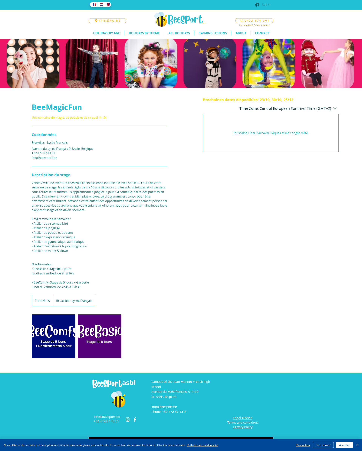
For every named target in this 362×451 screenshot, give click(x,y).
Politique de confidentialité (202, 445)
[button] (106, 33)
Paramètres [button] (303, 445)
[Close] (357, 445)
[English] (107, 4)
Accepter (344, 445)
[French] (93, 4)
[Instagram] (128, 419)
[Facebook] (135, 419)
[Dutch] (100, 4)
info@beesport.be (107, 416)
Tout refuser (323, 445)
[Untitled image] (53, 336)
